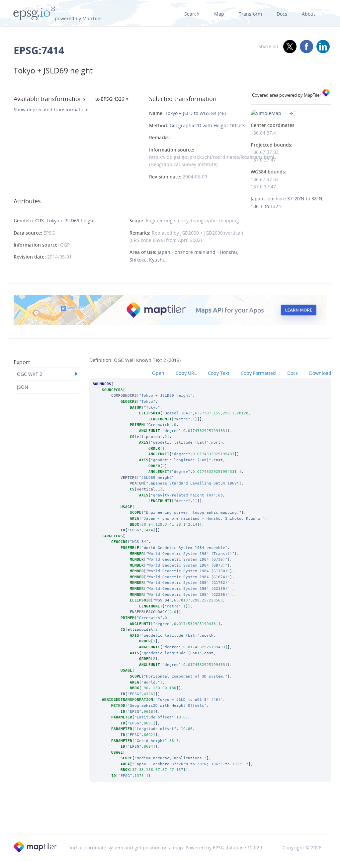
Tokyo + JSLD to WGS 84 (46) (195, 113)
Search (192, 14)
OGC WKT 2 (29, 374)
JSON (22, 387)
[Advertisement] (170, 817)
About (308, 14)
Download (320, 373)
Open (158, 373)
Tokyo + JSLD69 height (70, 220)
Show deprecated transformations (52, 109)
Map (219, 14)
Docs (282, 14)
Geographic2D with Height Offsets (207, 125)
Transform (250, 14)
